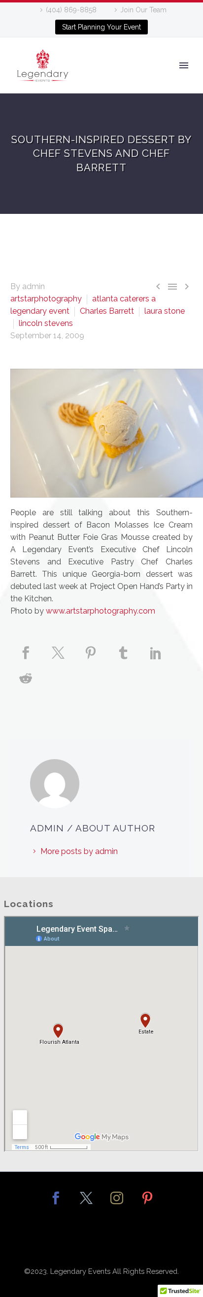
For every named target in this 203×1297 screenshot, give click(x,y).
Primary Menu (184, 65)
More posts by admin (79, 851)
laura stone (164, 311)
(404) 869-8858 (71, 10)
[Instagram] (117, 1204)
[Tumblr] (123, 659)
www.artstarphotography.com (100, 611)
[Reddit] (25, 685)
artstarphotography (46, 298)
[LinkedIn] (156, 659)
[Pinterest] (90, 659)
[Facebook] (25, 659)
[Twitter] (58, 659)
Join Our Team (143, 10)
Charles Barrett (107, 311)
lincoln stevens (46, 323)
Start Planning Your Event (101, 27)
